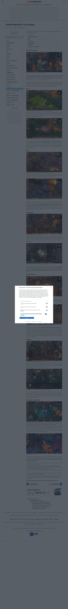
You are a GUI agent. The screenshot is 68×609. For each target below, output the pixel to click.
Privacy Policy (39, 321)
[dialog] (34, 304)
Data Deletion (28, 321)
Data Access (34, 321)
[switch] (46, 303)
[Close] (51, 288)
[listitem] (34, 301)
